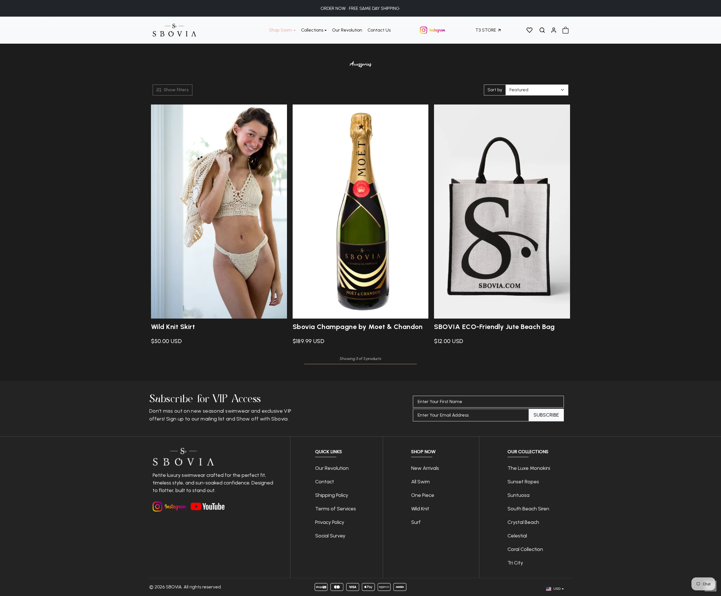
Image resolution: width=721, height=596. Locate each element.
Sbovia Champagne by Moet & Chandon (358, 327)
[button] (529, 30)
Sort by (495, 89)
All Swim (420, 482)
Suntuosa (518, 495)
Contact (324, 482)
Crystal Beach (523, 522)
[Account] (554, 30)
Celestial (517, 536)
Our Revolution (347, 30)
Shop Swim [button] (280, 30)
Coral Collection (525, 549)
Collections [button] (312, 30)
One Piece (422, 495)
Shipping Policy (331, 495)
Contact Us (379, 30)
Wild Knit (420, 509)
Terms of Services (335, 509)
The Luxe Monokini (529, 468)
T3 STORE (485, 30)
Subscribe (546, 415)
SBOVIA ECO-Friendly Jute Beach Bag (494, 327)
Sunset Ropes (523, 482)
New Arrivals (425, 468)
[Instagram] (169, 506)
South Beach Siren (528, 509)
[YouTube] (207, 505)
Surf (416, 522)
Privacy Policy (329, 522)
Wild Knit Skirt (173, 327)
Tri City (516, 563)
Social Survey (330, 536)
